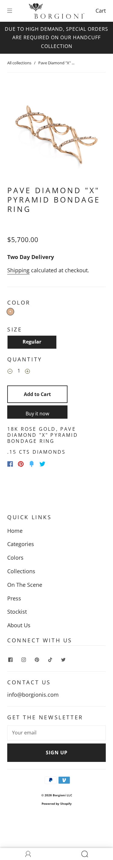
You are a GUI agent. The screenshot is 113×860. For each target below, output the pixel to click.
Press (14, 598)
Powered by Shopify (57, 803)
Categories (20, 544)
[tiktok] (50, 659)
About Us (18, 625)
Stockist (17, 611)
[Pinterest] (20, 464)
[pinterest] (36, 659)
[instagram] (23, 659)
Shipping (18, 270)
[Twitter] (42, 464)
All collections (19, 63)
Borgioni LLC (62, 795)
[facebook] (10, 659)
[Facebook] (10, 464)
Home (15, 530)
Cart (101, 10)
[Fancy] (31, 464)
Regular (32, 341)
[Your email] (56, 732)
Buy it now (37, 413)
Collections (21, 571)
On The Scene (24, 584)
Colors (15, 557)
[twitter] (63, 659)
